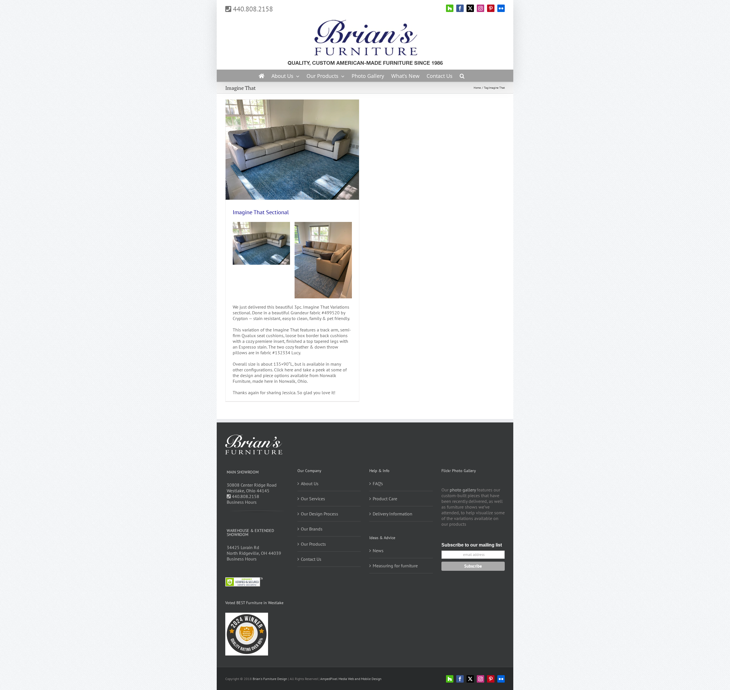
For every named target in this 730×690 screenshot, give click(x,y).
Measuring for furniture (395, 565)
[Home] (261, 76)
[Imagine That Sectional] (323, 224)
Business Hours (242, 502)
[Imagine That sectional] (261, 224)
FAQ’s (378, 483)
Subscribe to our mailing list (471, 545)
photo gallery (463, 490)
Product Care (385, 498)
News (378, 550)
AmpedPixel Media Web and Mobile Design (351, 679)
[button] (462, 76)
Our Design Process (319, 514)
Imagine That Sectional (261, 212)
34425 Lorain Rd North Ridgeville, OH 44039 (254, 550)
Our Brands (312, 529)
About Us (310, 483)
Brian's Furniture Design (270, 679)
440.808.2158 (252, 9)
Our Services (313, 498)
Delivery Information (392, 514)
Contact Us (311, 559)
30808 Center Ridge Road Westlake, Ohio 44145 (252, 487)
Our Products (313, 544)
